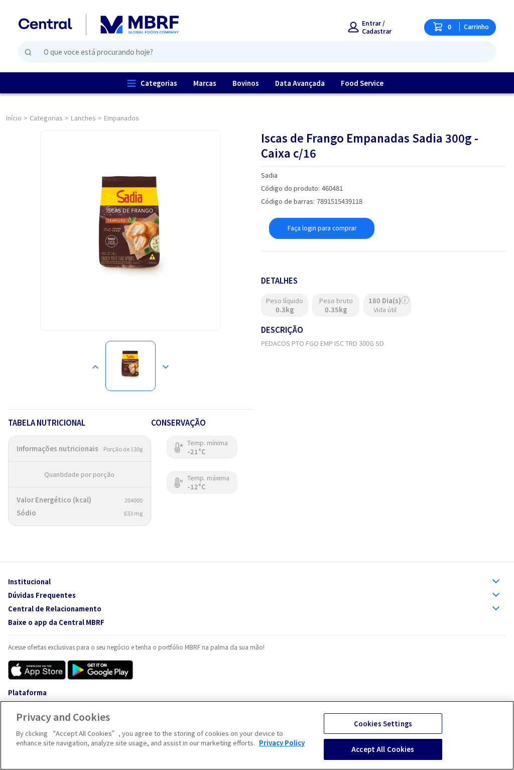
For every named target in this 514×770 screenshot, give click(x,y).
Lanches (83, 117)
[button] (375, 27)
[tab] (130, 366)
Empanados (121, 117)
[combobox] (253, 52)
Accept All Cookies (382, 749)
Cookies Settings (383, 723)
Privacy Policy (282, 742)
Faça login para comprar (322, 227)
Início (14, 117)
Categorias (46, 117)
